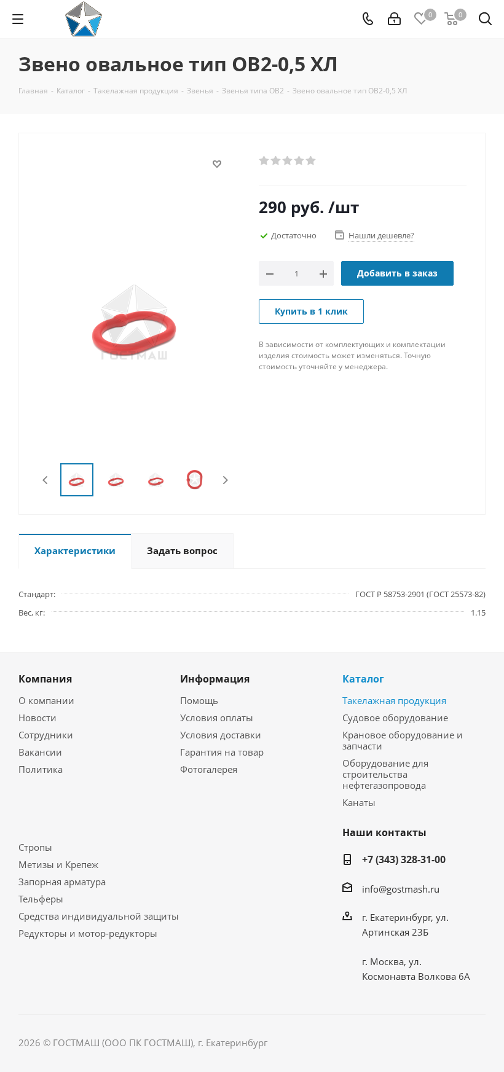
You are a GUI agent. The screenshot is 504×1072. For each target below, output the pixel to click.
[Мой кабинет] (394, 19)
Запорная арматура (62, 881)
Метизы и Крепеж (58, 864)
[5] (311, 161)
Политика (40, 769)
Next (225, 480)
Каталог (363, 679)
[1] (264, 161)
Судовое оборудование (395, 717)
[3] (288, 161)
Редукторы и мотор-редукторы (87, 933)
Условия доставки (220, 735)
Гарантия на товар (222, 752)
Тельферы (40, 899)
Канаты (359, 802)
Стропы (35, 847)
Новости (37, 717)
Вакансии (40, 752)
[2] (276, 161)
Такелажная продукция (394, 700)
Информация (215, 679)
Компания (45, 679)
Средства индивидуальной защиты (98, 916)
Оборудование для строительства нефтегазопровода (385, 774)
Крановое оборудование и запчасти (402, 740)
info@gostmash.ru (400, 889)
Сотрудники (45, 735)
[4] (299, 161)
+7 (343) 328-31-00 (404, 859)
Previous (46, 480)
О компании (46, 700)
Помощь (199, 700)
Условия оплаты (216, 717)
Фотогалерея (208, 769)
